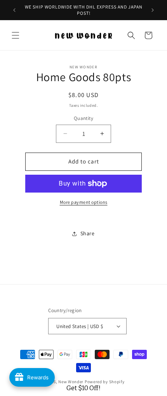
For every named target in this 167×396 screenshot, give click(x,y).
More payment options (84, 202)
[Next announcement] (152, 10)
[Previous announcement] (14, 10)
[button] (15, 35)
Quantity (83, 118)
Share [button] (87, 233)
